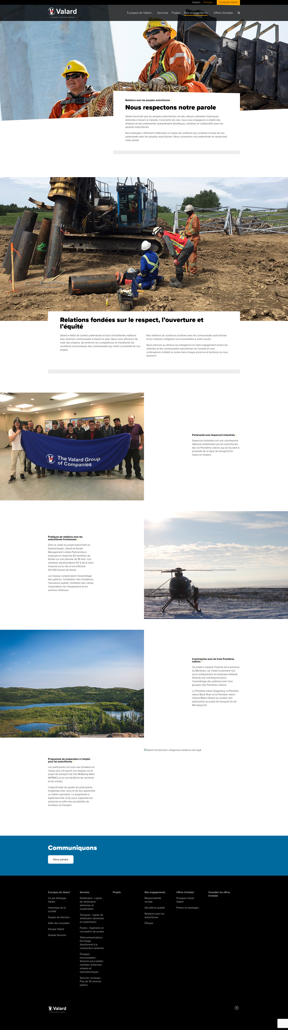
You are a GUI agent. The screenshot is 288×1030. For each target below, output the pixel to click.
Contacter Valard (228, 2)
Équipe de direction (59, 917)
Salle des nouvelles (59, 923)
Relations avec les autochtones (155, 915)
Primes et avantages (187, 907)
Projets (176, 13)
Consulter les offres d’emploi (219, 894)
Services (162, 13)
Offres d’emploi (223, 13)
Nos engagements (196, 13)
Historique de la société (57, 909)
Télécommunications (92, 943)
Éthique (149, 923)
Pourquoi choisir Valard (185, 900)
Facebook (236, 1008)
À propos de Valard (139, 13)
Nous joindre (60, 859)
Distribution (91, 903)
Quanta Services (57, 935)
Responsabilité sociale (153, 900)
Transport (92, 918)
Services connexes (91, 981)
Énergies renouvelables (91, 963)
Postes (92, 929)
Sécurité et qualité (155, 907)
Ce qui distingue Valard (57, 900)
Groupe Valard (56, 929)
